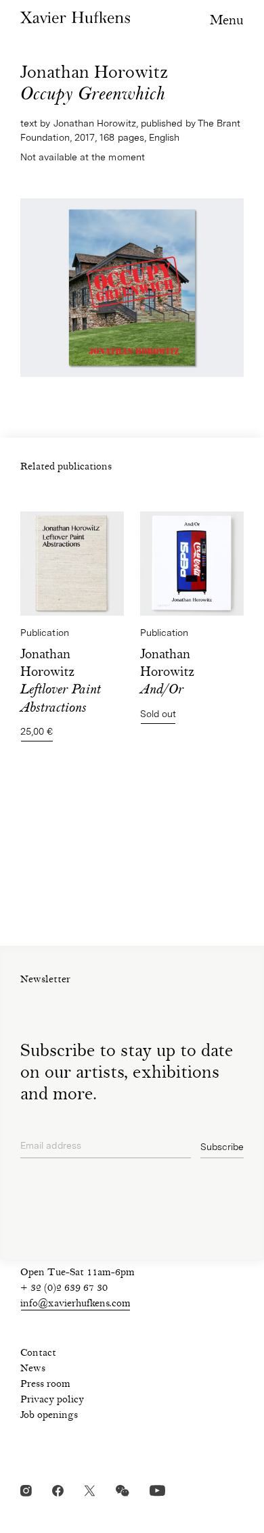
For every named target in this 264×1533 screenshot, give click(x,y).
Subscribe (222, 1146)
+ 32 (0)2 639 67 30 (64, 1288)
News (32, 1369)
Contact (38, 1353)
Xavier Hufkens (75, 17)
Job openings (49, 1416)
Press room (45, 1384)
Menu (227, 21)
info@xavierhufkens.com (75, 1304)
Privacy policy (52, 1400)
